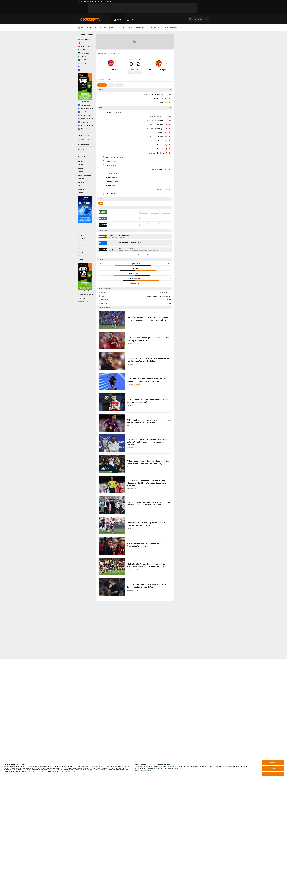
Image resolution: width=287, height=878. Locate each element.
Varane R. (152, 116)
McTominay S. (159, 129)
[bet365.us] (103, 212)
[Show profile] (111, 63)
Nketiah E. (117, 181)
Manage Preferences (273, 774)
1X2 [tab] (101, 203)
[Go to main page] (91, 19)
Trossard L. (109, 181)
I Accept (273, 762)
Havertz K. (119, 177)
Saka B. (114, 185)
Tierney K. (109, 112)
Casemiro (160, 145)
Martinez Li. (152, 153)
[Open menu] (206, 19)
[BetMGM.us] (103, 225)
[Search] (190, 19)
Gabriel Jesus (110, 157)
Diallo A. (161, 133)
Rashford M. (160, 125)
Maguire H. (160, 116)
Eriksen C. (160, 137)
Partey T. (109, 161)
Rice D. (115, 161)
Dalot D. (161, 120)
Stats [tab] (111, 85)
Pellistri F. (160, 169)
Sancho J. (152, 125)
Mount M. (153, 137)
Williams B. (160, 141)
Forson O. (160, 149)
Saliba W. (116, 173)
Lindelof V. (160, 153)
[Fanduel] (103, 218)
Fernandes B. (149, 129)
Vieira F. (108, 185)
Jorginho (109, 173)
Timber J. (115, 165)
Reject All (273, 768)
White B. (109, 165)
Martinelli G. (119, 157)
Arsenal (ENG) (110, 70)
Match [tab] (101, 79)
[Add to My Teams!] (102, 63)
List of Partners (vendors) (143, 770)
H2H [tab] (108, 79)
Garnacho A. (152, 149)
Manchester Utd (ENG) (158, 70)
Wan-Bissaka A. (152, 120)
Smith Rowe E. (110, 177)
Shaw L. (153, 141)
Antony (155, 133)
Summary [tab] (102, 85)
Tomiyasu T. (117, 112)
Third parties (72, 771)
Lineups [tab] (119, 85)
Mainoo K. (147, 94)
